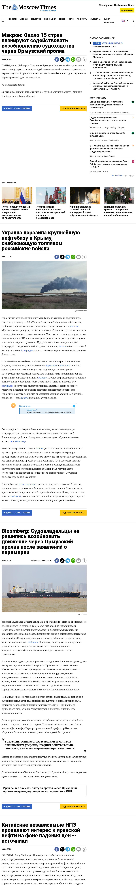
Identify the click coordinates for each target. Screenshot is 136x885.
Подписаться (68, 458)
